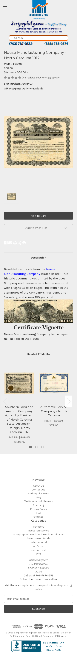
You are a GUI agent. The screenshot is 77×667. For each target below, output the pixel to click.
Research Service (38, 530)
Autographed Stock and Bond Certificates (38, 534)
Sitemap (38, 516)
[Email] (10, 242)
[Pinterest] (24, 242)
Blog (38, 513)
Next (68, 401)
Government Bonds (38, 538)
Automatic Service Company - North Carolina (53, 411)
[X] (19, 242)
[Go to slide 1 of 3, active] (30, 447)
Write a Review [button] (50, 77)
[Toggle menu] (5, 5)
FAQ (38, 497)
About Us (38, 485)
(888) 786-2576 (56, 44)
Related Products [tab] (38, 354)
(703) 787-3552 (20, 44)
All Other (38, 546)
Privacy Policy (38, 509)
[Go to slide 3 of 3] (42, 447)
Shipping (38, 505)
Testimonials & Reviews (38, 501)
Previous (5, 401)
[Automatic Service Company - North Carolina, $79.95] (54, 383)
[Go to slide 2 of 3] (36, 447)
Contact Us (38, 489)
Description (38, 257)
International (38, 542)
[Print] (15, 242)
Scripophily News (38, 493)
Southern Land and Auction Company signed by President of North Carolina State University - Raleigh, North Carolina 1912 (19, 419)
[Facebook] (6, 242)
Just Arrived (38, 550)
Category (38, 526)
